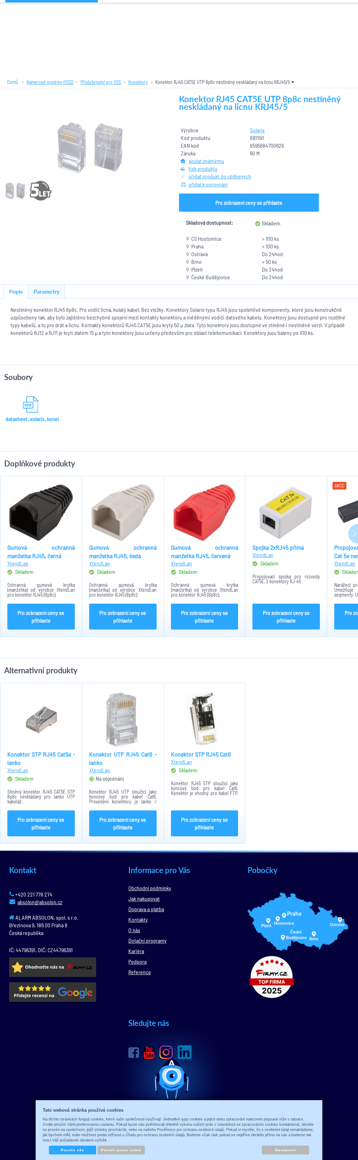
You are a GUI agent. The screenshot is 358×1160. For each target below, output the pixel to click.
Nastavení (285, 1150)
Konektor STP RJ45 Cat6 (201, 754)
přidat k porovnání (208, 184)
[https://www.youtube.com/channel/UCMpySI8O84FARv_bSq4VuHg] (149, 1052)
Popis (16, 291)
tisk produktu (202, 168)
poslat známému (206, 160)
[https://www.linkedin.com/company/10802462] (185, 1052)
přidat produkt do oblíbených (219, 176)
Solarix (257, 130)
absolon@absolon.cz (39, 902)
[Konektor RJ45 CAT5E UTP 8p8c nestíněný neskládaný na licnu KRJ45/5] (89, 147)
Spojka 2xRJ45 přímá (278, 547)
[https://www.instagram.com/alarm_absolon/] (166, 1052)
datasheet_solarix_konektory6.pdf (30, 418)
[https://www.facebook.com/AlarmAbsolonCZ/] (133, 1052)
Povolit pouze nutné (121, 1150)
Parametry (46, 291)
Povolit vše (72, 1150)
